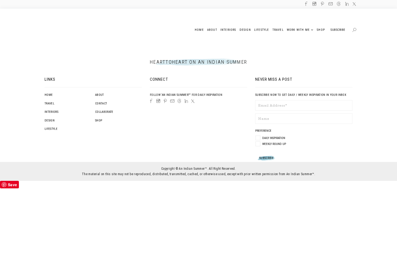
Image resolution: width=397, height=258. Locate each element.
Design (50, 120)
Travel (49, 103)
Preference (263, 131)
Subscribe (338, 30)
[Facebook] (151, 100)
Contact (101, 103)
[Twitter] (193, 101)
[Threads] (179, 100)
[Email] (172, 100)
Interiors (51, 112)
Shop (98, 120)
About (99, 95)
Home (49, 95)
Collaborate (104, 112)
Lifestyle (51, 129)
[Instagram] (158, 100)
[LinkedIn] (186, 101)
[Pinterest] (165, 100)
